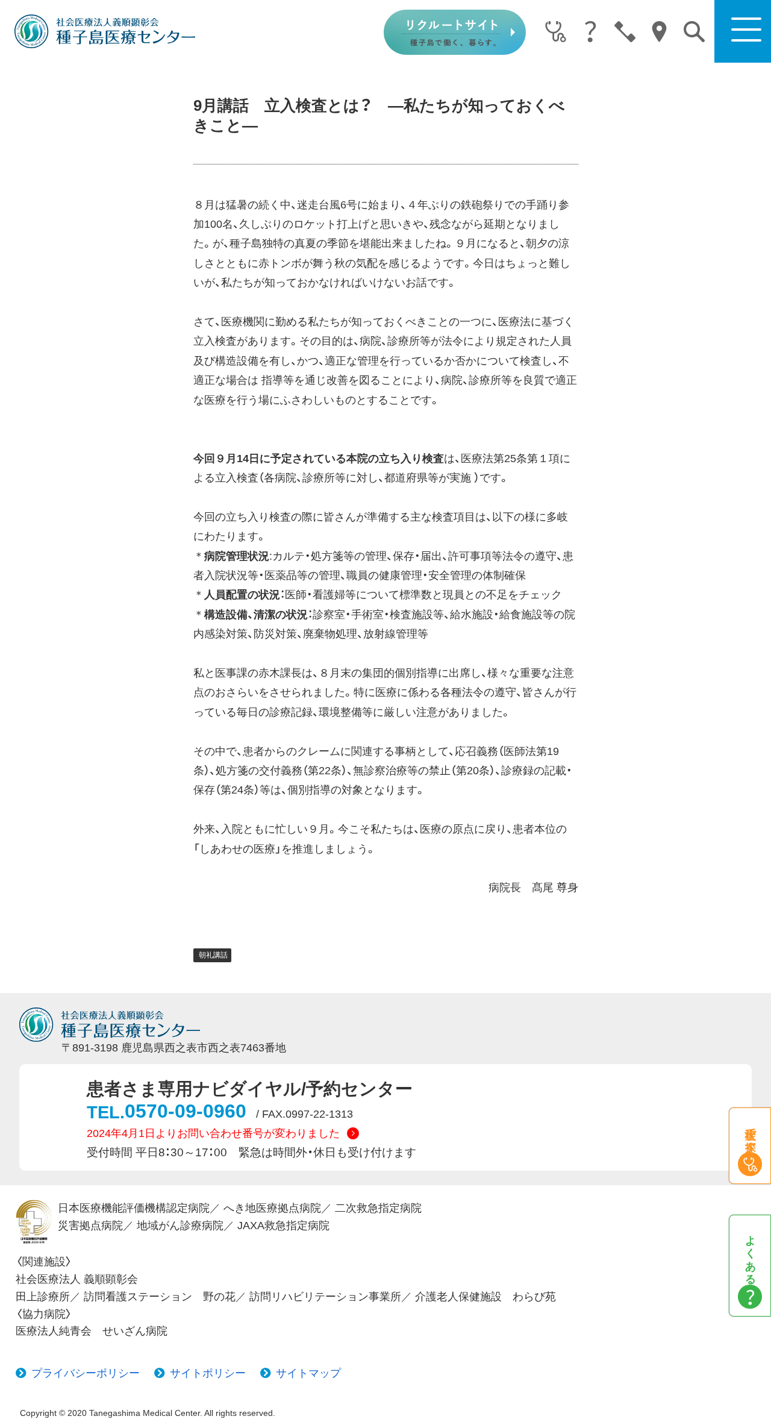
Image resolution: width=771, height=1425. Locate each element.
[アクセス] (659, 32)
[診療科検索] (555, 32)
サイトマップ (308, 1373)
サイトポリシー (208, 1373)
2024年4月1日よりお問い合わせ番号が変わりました (213, 1133)
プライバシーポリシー (85, 1373)
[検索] (694, 31)
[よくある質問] (590, 32)
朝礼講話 (213, 955)
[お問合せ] (624, 32)
